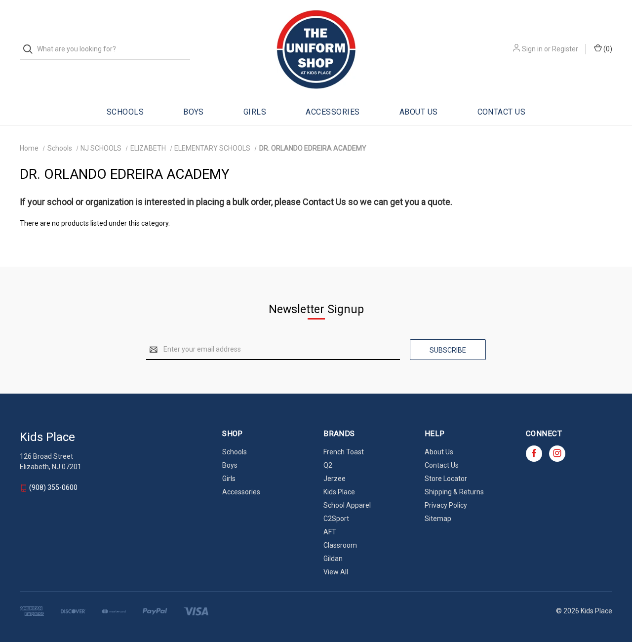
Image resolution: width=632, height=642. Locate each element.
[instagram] (557, 453)
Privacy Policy (446, 505)
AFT (329, 532)
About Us (418, 112)
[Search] (31, 49)
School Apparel (347, 505)
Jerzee (334, 478)
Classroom (340, 545)
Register (565, 49)
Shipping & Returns (454, 492)
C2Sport (336, 518)
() (607, 49)
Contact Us (501, 112)
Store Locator (446, 478)
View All (335, 572)
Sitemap (438, 518)
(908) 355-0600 (53, 487)
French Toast (343, 452)
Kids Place (339, 492)
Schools (125, 112)
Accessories (332, 112)
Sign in (532, 49)
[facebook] (534, 453)
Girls (254, 112)
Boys (193, 112)
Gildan (333, 558)
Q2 (327, 465)
